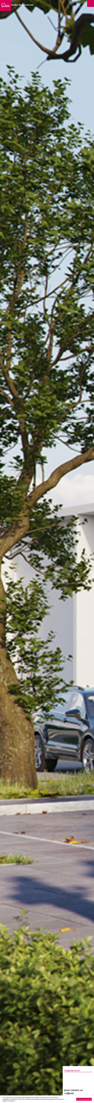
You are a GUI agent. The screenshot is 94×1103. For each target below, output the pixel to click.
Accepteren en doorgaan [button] (84, 1099)
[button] (90, 3)
